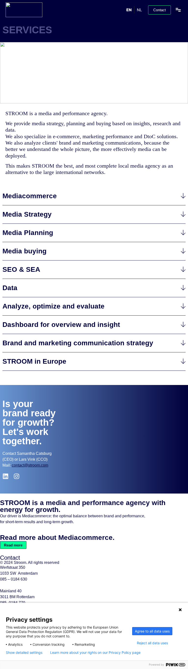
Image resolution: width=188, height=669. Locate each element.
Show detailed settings (24, 653)
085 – (13, 579)
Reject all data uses (152, 643)
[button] (178, 10)
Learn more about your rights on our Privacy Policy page (95, 653)
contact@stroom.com (30, 465)
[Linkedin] (5, 476)
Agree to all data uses (152, 631)
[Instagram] (16, 476)
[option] (139, 9)
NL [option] (139, 9)
